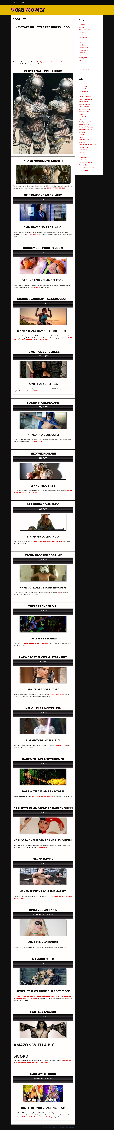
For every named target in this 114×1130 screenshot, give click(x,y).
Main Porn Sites (84, 140)
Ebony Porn (82, 114)
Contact (15, 2)
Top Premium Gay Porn (86, 167)
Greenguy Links (84, 124)
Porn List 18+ (83, 152)
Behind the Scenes (85, 30)
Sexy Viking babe (43, 453)
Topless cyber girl (43, 606)
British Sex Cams (84, 109)
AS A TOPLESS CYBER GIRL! (35, 643)
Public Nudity (83, 50)
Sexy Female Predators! (43, 71)
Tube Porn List (83, 170)
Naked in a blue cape (43, 402)
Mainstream (83, 40)
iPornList (82, 134)
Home (22, 2)
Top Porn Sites (83, 165)
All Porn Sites (83, 86)
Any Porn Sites (83, 91)
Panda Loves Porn (84, 147)
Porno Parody (83, 47)
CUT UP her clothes (60, 745)
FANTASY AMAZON (43, 1012)
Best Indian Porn (84, 94)
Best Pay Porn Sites (85, 96)
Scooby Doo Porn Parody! (43, 248)
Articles (81, 27)
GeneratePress (69, 1127)
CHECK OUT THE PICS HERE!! (56, 188)
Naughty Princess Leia (43, 708)
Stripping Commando (43, 504)
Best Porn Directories (85, 99)
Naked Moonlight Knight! (43, 160)
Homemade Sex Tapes (86, 127)
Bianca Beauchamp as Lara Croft (43, 299)
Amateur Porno (84, 89)
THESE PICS (36, 287)
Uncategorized (83, 58)
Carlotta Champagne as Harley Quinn (43, 808)
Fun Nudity (82, 35)
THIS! (59, 592)
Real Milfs (82, 155)
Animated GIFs (83, 25)
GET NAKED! (43, 847)
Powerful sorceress (43, 351)
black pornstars (84, 107)
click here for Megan (46, 1117)
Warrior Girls (43, 959)
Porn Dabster (83, 150)
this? (65, 947)
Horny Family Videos (85, 129)
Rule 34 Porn (83, 157)
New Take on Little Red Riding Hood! (43, 27)
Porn (80, 42)
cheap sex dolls (84, 112)
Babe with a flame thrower (43, 759)
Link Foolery (83, 37)
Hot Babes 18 (83, 132)
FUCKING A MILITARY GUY (56, 694)
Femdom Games (84, 70)
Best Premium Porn (85, 104)
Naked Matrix (43, 859)
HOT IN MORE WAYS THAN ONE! (42, 796)
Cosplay (81, 32)
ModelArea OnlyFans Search (88, 145)
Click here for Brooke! (29, 1117)
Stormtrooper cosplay (43, 555)
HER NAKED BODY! (36, 442)
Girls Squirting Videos (86, 122)
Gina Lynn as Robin (43, 910)
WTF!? (81, 60)
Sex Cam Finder (84, 160)
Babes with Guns (43, 1074)
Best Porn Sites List (85, 102)
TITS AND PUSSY (32, 391)
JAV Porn (81, 137)
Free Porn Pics (83, 117)
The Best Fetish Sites (85, 162)
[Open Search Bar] (100, 2)
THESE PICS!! (32, 234)
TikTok (81, 55)
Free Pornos (82, 119)
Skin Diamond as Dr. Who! (43, 195)
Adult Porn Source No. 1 (86, 84)
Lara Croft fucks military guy (43, 657)
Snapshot (82, 53)
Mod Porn (82, 142)
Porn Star (82, 45)
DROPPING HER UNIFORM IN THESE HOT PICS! (47, 541)
